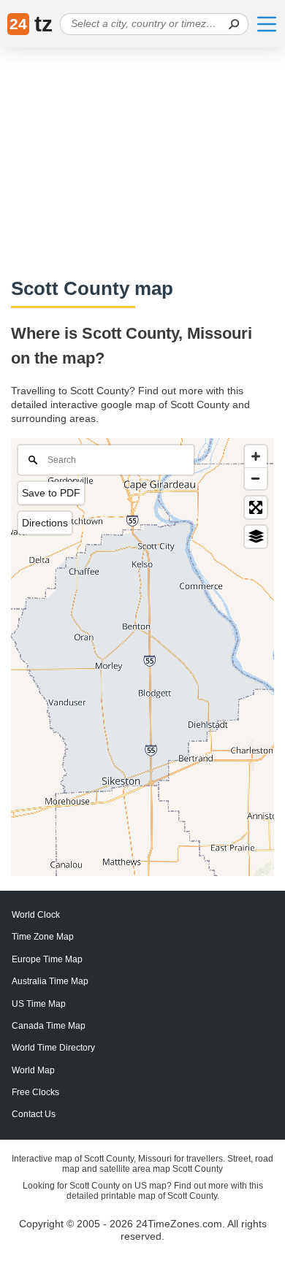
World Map (33, 1070)
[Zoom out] (256, 478)
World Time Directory (53, 1048)
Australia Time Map (50, 981)
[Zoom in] (256, 456)
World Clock (36, 915)
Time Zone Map (43, 937)
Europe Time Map (47, 959)
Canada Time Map (49, 1026)
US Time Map (39, 1004)
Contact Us (34, 1114)
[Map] (142, 657)
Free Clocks (35, 1092)
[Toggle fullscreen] (256, 507)
